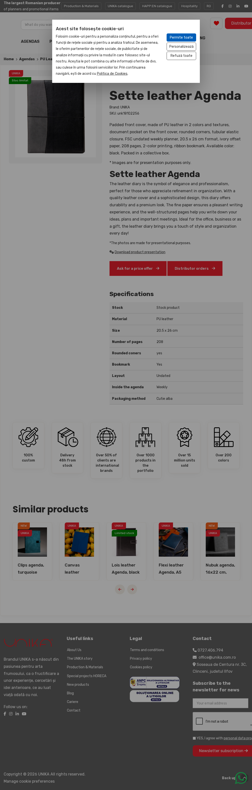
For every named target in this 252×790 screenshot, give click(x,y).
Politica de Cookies (112, 74)
